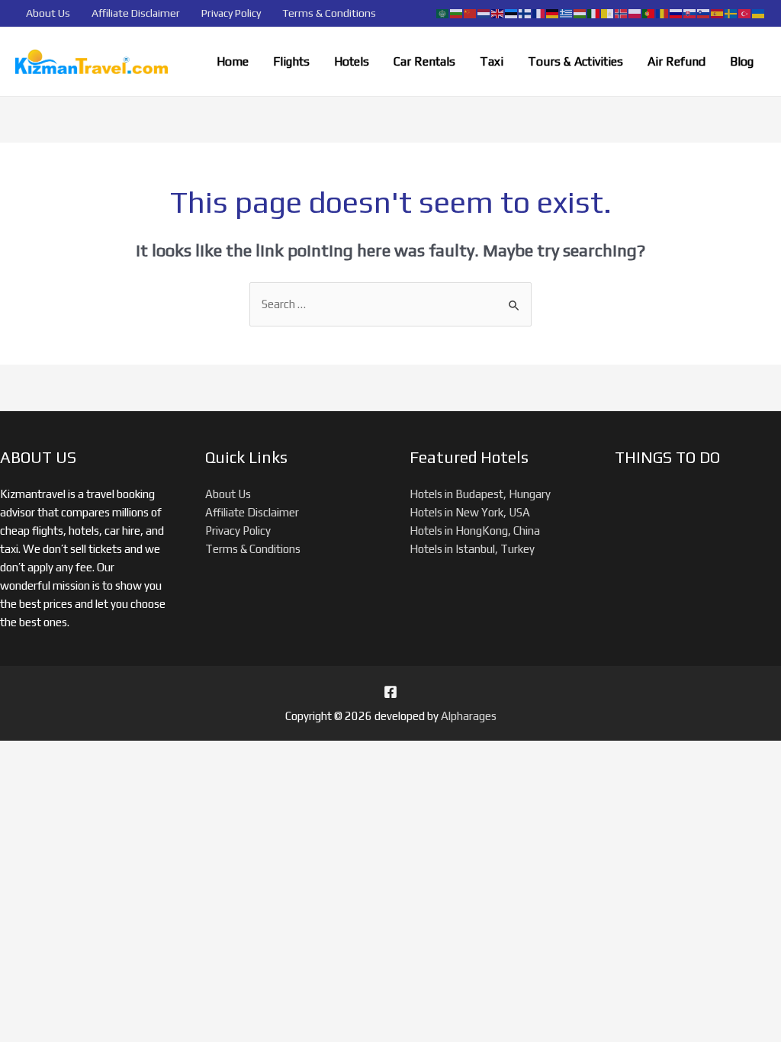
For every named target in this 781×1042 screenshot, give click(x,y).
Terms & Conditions (329, 13)
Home (233, 61)
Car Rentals (424, 61)
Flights (291, 61)
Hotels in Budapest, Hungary (480, 493)
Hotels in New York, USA (470, 512)
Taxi (491, 61)
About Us (48, 13)
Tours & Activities (575, 61)
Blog (742, 61)
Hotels (351, 61)
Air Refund (676, 61)
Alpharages (469, 715)
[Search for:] (390, 303)
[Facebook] (390, 692)
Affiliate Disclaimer (136, 13)
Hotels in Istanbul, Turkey (472, 548)
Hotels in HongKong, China (475, 530)
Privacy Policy (231, 13)
